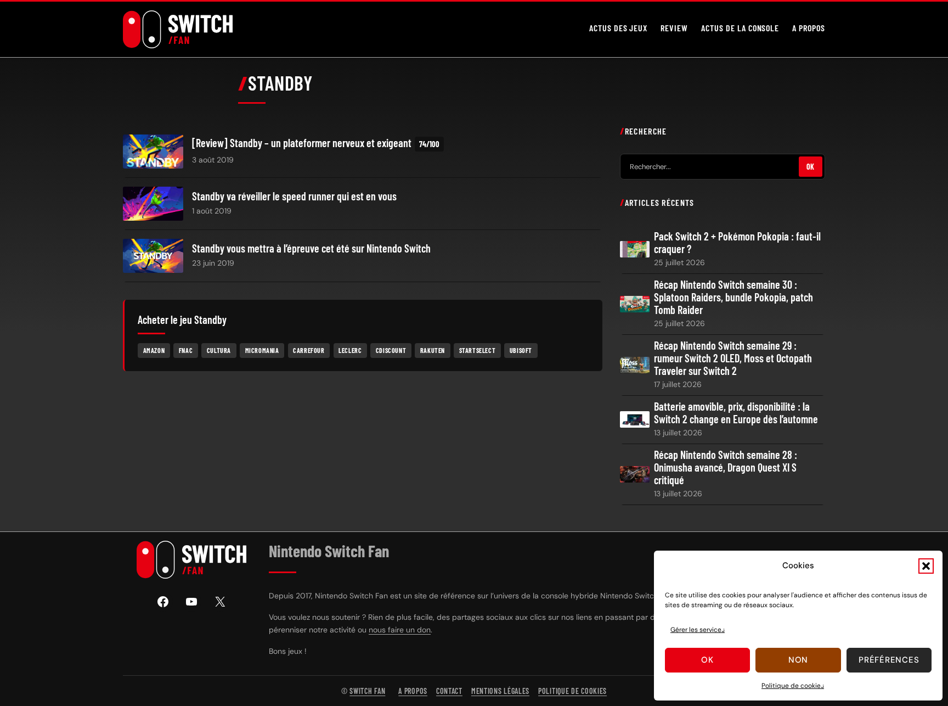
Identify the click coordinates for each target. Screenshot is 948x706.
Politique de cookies (792, 685)
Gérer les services (697, 629)
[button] (926, 566)
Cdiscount (391, 350)
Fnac (186, 350)
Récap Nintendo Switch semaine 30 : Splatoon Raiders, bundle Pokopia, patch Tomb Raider (733, 297)
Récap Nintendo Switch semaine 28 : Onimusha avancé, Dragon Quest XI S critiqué (725, 467)
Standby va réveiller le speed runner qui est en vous (294, 196)
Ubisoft (521, 350)
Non (798, 659)
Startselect (477, 350)
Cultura (219, 350)
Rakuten (432, 350)
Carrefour (308, 350)
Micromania (262, 350)
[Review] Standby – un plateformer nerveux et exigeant (301, 143)
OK (810, 166)
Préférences (889, 659)
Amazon (154, 350)
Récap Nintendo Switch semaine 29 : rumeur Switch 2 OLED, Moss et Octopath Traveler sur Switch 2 (733, 358)
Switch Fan (367, 691)
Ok (707, 659)
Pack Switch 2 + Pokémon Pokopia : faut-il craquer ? (737, 242)
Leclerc (350, 350)
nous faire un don (400, 630)
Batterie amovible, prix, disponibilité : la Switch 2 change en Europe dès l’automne (736, 412)
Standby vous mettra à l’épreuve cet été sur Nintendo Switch (311, 248)
